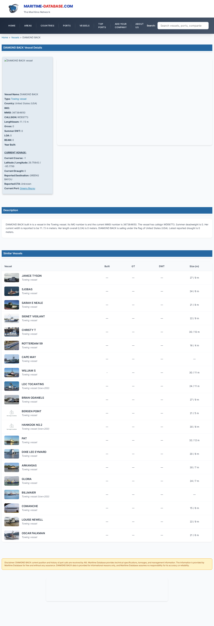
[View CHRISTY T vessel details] (11, 332)
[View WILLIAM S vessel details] (11, 372)
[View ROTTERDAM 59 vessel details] (11, 345)
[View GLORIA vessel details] (11, 481)
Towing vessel (18, 98)
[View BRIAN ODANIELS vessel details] (11, 399)
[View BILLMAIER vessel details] (11, 494)
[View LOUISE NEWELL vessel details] (11, 521)
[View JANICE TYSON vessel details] (11, 277)
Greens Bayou (27, 188)
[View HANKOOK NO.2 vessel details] (11, 426)
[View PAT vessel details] (11, 440)
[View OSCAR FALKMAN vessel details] (11, 535)
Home (5, 37)
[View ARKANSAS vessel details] (11, 467)
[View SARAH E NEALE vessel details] (11, 304)
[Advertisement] (107, 589)
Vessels (15, 37)
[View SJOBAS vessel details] (11, 291)
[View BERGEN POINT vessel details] (11, 413)
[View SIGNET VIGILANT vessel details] (11, 318)
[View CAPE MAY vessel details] (11, 359)
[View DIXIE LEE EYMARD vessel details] (11, 454)
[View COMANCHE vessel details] (11, 508)
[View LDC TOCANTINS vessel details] (11, 386)
